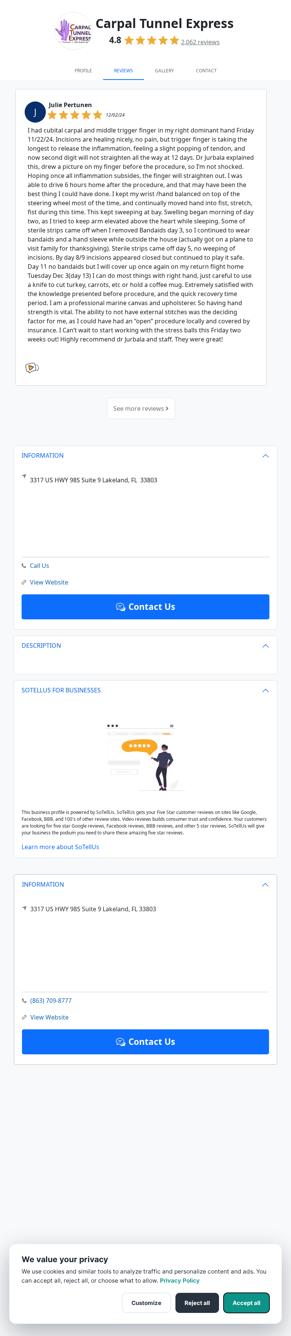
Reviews (123, 70)
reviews (200, 42)
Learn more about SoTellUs (60, 847)
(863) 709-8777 (51, 1000)
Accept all (246, 1302)
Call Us (39, 565)
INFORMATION (43, 884)
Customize (146, 1302)
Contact (206, 70)
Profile (83, 70)
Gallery (164, 70)
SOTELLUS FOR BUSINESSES (61, 690)
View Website (49, 1017)
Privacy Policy (180, 1280)
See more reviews (139, 408)
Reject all (197, 1302)
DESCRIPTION (41, 645)
